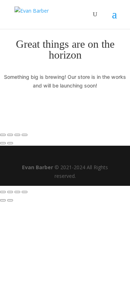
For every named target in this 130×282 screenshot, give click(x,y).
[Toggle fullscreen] (17, 135)
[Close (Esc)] (3, 135)
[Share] (10, 135)
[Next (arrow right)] (10, 143)
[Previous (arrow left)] (3, 143)
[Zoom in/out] (24, 135)
